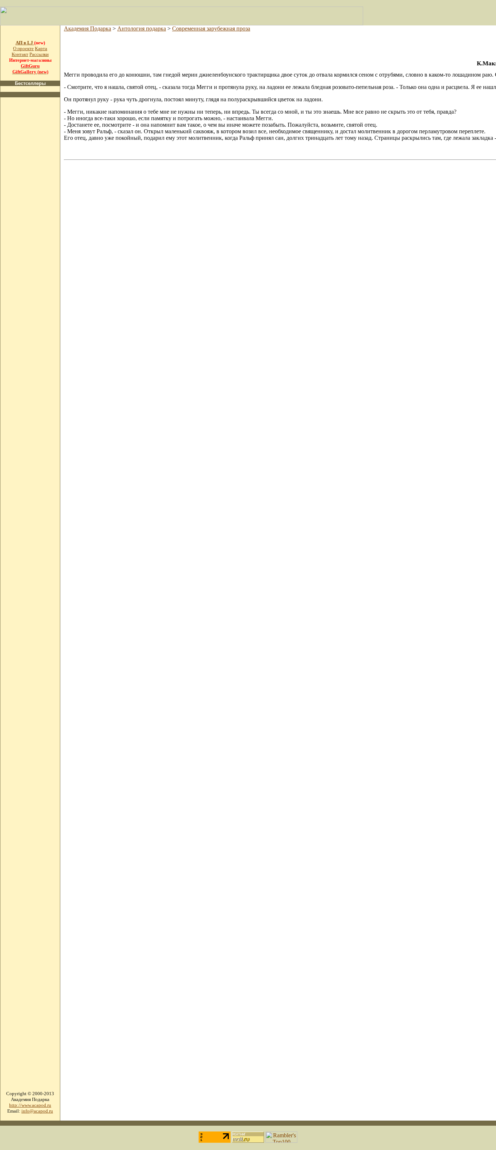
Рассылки (39, 54)
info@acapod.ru (37, 1111)
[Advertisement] (30, 212)
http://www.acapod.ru (30, 1105)
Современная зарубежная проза (211, 28)
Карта (41, 48)
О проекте (23, 48)
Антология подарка (141, 28)
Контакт (20, 54)
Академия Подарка (87, 28)
